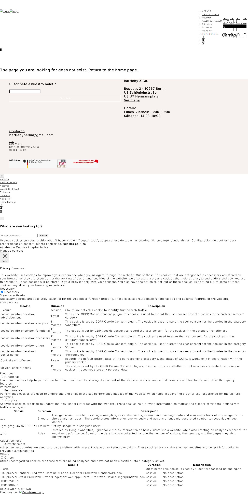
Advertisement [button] (10, 440)
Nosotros (206, 17)
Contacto (207, 27)
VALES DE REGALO (212, 21)
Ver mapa (132, 100)
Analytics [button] (6, 397)
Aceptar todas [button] (38, 247)
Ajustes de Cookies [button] (13, 247)
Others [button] (4, 454)
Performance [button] (9, 387)
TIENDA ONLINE (210, 14)
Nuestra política (74, 243)
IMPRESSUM (15, 144)
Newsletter (208, 30)
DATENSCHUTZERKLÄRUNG (24, 147)
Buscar (43, 235)
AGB (11, 141)
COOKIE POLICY (17, 150)
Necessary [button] (7, 288)
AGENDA (206, 11)
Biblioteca (207, 24)
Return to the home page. (113, 70)
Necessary (11, 292)
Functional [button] (7, 373)
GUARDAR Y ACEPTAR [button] (15, 489)
